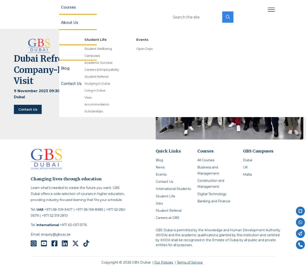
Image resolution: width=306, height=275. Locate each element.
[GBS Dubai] (39, 45)
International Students (173, 189)
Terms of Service (190, 262)
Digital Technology (211, 194)
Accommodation (96, 104)
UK (245, 167)
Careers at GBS (167, 218)
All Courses (205, 160)
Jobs (159, 203)
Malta (247, 174)
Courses (68, 7)
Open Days (144, 48)
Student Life (165, 196)
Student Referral (96, 76)
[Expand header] (271, 9)
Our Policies (163, 262)
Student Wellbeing (98, 48)
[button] (227, 17)
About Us (69, 22)
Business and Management (208, 170)
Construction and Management (210, 184)
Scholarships (93, 111)
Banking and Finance (213, 201)
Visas (88, 97)
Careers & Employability (101, 69)
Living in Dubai (94, 90)
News (160, 167)
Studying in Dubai (97, 83)
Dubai (247, 160)
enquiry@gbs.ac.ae (56, 234)
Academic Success (98, 62)
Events (161, 174)
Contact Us (71, 83)
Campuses (92, 55)
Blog (65, 68)
